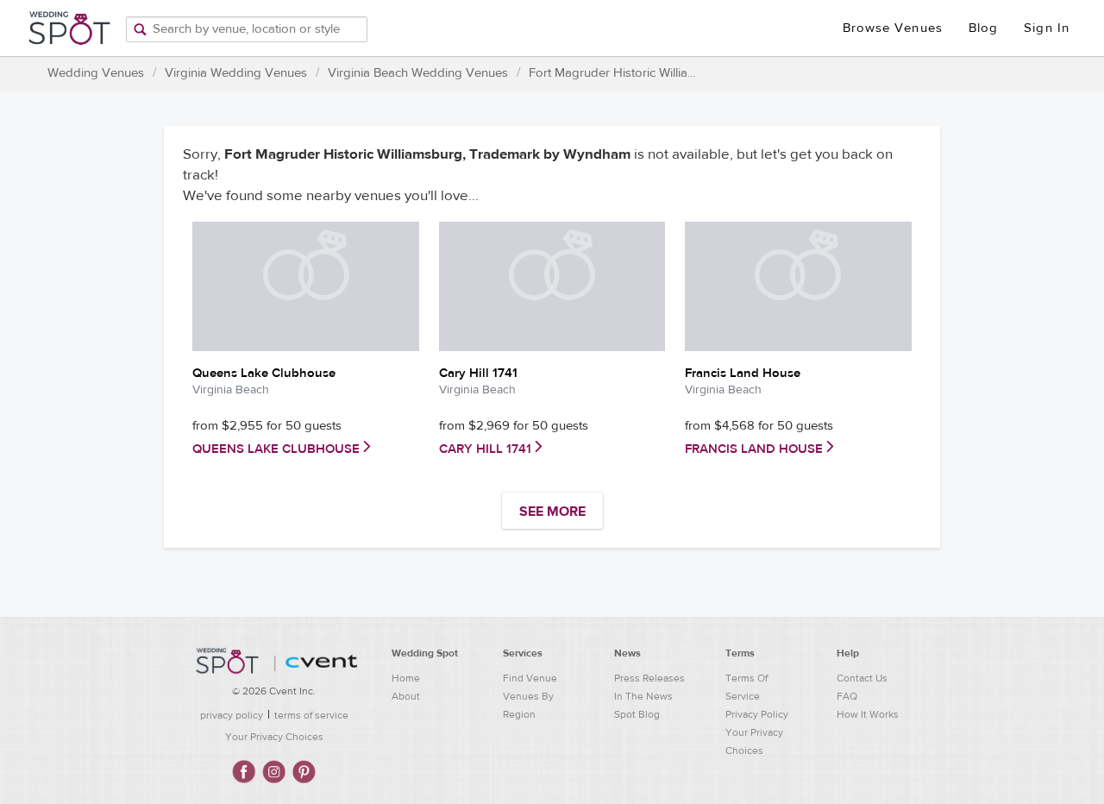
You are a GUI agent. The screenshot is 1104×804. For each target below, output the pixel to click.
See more (552, 511)
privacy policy (231, 715)
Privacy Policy (756, 714)
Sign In (1047, 28)
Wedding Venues (95, 73)
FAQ (847, 696)
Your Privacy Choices (274, 737)
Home (406, 678)
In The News (643, 696)
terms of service (311, 715)
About (406, 696)
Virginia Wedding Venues (236, 73)
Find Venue (530, 678)
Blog (983, 28)
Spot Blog (637, 714)
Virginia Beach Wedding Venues (418, 73)
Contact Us (862, 678)
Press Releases (649, 678)
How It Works (868, 714)
